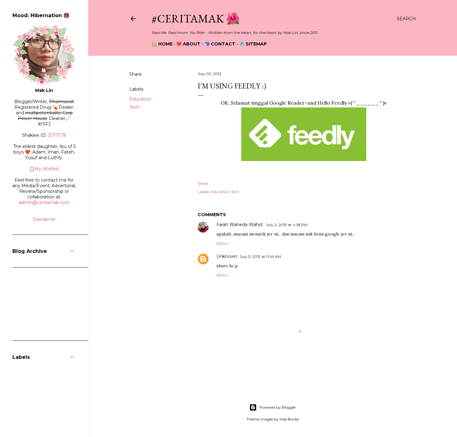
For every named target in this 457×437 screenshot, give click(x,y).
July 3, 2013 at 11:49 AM (260, 256)
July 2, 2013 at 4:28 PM (286, 224)
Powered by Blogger (277, 407)
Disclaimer (44, 219)
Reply (222, 243)
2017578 (57, 135)
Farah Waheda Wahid (240, 224)
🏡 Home (162, 44)
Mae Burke (289, 419)
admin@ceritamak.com (44, 202)
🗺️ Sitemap (253, 44)
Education (140, 99)
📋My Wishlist (44, 169)
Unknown (226, 256)
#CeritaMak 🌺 (196, 18)
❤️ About (188, 44)
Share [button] (135, 74)
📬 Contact (219, 44)
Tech (134, 107)
